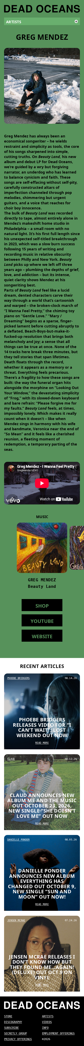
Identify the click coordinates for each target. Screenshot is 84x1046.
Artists (47, 1016)
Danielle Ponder (18, 839)
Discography (13, 1022)
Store (8, 1016)
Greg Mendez (42, 579)
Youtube (42, 621)
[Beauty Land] (42, 548)
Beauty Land (42, 586)
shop (42, 605)
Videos (47, 1022)
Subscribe (11, 1027)
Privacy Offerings (18, 1039)
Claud (11, 758)
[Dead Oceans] (42, 9)
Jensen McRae (16, 920)
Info (45, 1027)
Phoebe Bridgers (18, 678)
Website (42, 636)
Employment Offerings (58, 1033)
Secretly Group (15, 1033)
